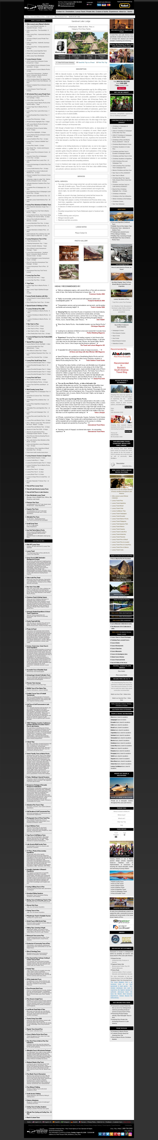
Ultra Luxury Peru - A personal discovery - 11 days (38, 35)
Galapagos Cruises (118, 330)
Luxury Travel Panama (118, 537)
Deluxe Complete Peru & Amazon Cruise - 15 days (39, 85)
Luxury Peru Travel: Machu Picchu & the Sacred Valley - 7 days (38, 103)
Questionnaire (65, 1125)
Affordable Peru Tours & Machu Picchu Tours (121, 239)
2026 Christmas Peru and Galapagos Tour (120, 162)
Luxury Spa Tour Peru (33, 275)
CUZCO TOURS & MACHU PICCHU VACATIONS (122, 471)
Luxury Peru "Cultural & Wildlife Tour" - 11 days (38, 142)
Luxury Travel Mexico (118, 526)
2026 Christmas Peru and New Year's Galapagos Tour (121, 166)
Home (27, 16)
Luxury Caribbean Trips (119, 511)
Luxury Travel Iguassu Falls (120, 524)
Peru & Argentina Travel (119, 889)
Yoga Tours (30, 283)
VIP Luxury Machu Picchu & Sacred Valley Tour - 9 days (37, 125)
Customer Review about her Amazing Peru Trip (120, 1034)
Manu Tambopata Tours (61, 16)
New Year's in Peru (33, 324)
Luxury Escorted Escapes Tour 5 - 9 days (39, 374)
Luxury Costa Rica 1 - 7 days (35, 460)
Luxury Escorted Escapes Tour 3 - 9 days (39, 369)
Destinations (70, 11)
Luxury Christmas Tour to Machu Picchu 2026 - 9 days (38, 466)
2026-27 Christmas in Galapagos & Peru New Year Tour (122, 131)
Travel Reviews (115, 1125)
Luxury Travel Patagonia (119, 521)
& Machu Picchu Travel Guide (121, 633)
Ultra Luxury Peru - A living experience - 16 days (38, 47)
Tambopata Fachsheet (61, 57)
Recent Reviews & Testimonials (121, 381)
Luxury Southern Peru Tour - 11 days (37, 139)
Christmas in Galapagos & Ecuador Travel (120, 127)
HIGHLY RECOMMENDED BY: (67, 286)
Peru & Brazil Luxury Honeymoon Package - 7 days (36, 249)
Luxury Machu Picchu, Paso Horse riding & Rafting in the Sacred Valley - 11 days (39, 215)
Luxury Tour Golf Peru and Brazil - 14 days (37, 385)
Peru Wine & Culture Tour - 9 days (37, 350)
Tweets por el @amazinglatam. (119, 597)
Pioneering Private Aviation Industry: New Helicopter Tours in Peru (121, 1015)
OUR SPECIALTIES (38, 541)
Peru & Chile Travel (117, 883)
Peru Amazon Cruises (119, 333)
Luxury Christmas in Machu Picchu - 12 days (39, 319)
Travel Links (79, 1125)
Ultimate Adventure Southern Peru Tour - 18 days (38, 184)
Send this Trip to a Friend (86, 62)
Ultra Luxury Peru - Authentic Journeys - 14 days (38, 43)
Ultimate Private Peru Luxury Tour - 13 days (38, 161)
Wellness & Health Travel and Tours (121, 31)
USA (90, 4)
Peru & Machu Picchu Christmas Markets (121, 1038)
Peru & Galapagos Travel (119, 891)
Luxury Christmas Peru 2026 (36, 309)
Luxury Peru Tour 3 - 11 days (35, 472)
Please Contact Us (81, 233)
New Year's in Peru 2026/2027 (121, 173)
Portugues (66, 1122)
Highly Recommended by (124, 1)
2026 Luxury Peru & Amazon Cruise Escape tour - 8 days (37, 62)
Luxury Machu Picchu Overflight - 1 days (38, 344)
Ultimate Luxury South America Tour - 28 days (38, 200)
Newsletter (120, 463)
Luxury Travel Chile (117, 508)
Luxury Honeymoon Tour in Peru (37, 239)
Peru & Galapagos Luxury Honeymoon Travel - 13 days (38, 259)
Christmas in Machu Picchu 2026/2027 (122, 121)
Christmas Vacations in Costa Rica (121, 148)
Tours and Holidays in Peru (37, 16)
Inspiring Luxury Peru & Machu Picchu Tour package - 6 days (38, 97)
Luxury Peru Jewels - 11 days (35, 145)
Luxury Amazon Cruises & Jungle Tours (39, 456)
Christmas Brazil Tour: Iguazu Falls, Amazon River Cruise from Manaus (122, 180)
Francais (83, 1122)
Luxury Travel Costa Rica (119, 532)
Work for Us (100, 1122)
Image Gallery (97, 1125)
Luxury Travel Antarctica (119, 534)
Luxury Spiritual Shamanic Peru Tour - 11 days (39, 354)
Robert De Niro (120, 960)
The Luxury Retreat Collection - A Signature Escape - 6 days (36, 27)
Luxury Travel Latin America (121, 476)
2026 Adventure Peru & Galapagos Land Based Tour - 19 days (39, 192)
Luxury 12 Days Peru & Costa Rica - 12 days (38, 477)
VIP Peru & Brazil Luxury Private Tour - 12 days (38, 39)
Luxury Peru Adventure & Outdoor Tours (39, 205)
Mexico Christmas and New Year (122, 170)
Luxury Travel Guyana (118, 529)
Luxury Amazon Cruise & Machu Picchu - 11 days (39, 70)
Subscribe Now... (127, 466)
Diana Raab (122, 972)
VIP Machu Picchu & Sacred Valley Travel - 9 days (37, 129)
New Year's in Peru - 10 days (36, 331)
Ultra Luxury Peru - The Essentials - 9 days (38, 31)
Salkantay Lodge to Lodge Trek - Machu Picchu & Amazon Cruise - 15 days (38, 180)
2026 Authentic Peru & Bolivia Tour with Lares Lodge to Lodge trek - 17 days (38, 234)
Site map (72, 1125)
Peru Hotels (121, 671)
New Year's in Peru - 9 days (36, 328)
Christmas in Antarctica (119, 193)
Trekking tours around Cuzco (120, 232)
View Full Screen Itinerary (66, 62)
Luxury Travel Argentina (119, 503)
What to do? (121, 818)
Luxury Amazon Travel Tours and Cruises (36, 90)
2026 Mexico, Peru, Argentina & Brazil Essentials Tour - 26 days (38, 449)
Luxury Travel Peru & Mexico (120, 547)
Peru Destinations (121, 613)
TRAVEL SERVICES (121, 829)
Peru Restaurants (121, 617)
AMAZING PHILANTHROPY (122, 856)
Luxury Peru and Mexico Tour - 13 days (38, 427)
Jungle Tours (49, 16)
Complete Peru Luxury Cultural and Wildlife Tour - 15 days (37, 171)
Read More (128, 407)
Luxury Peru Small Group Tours (36, 360)
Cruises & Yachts (102, 11)
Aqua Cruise (116, 335)
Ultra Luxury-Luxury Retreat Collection (38, 24)
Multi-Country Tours (117, 882)
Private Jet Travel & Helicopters (121, 774)
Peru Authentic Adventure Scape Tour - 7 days (38, 207)
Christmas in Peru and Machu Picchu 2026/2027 (121, 141)
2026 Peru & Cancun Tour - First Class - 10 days (38, 396)
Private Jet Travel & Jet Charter (36, 53)
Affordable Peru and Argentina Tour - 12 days (38, 408)
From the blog (121, 1028)
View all (126, 142)
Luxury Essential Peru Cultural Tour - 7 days (38, 115)
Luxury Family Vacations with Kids (37, 296)
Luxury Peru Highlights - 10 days (36, 132)
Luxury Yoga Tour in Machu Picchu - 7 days (38, 107)
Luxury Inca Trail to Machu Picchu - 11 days (38, 226)
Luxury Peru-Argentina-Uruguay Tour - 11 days (38, 404)
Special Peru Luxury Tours (35, 342)
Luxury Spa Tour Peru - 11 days (36, 280)
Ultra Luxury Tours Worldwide (35, 56)
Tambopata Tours (101, 57)
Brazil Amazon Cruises (119, 341)
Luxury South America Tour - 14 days (37, 168)
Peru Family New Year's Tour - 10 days (38, 302)
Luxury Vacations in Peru (121, 299)
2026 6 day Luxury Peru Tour (35, 100)
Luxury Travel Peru (117, 500)
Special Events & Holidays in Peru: (37, 305)
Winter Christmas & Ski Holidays (122, 199)
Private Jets (90, 11)
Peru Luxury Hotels (121, 675)
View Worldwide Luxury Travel (39, 497)
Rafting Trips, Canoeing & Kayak (121, 236)
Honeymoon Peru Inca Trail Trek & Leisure (37, 271)
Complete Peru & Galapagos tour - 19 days (38, 188)
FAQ (121, 825)
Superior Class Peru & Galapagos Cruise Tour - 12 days (37, 157)
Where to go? (122, 815)
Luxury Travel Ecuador (118, 516)
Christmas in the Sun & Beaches (122, 196)
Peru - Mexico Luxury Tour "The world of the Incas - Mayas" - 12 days (38, 423)
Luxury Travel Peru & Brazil (120, 539)
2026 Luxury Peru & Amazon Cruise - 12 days (38, 153)
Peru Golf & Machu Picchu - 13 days (37, 382)
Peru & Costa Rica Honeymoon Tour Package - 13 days (37, 263)
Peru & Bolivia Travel (118, 887)
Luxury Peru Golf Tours (34, 377)
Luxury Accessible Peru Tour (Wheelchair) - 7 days (35, 347)
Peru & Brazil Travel (118, 885)
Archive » (114, 458)
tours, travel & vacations (119, 717)
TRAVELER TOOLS (121, 808)
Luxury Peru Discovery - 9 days (36, 119)
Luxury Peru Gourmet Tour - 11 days (37, 357)
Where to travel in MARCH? (122, 811)
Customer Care (117, 1122)
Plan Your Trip (121, 822)
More (130, 456)
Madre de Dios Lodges (76, 57)
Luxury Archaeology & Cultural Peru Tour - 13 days (39, 165)
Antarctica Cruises (118, 343)
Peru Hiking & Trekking (119, 234)
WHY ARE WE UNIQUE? (121, 92)
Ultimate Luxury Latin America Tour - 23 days (38, 196)
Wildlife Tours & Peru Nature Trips (122, 226)
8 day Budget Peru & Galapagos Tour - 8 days (38, 392)
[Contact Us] (59, 6)
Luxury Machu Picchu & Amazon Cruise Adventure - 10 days (38, 66)
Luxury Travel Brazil (117, 506)
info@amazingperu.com (67, 6)
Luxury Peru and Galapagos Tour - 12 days (38, 413)
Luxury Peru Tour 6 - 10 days (35, 469)
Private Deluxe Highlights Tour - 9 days (38, 121)
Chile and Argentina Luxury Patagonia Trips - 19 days (38, 445)
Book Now (122, 88)
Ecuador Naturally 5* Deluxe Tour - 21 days (38, 481)
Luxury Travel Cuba (117, 550)
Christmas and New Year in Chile (122, 156)
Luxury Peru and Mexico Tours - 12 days (38, 420)
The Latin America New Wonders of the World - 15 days (38, 440)
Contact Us (60, 11)
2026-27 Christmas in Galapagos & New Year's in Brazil (122, 136)
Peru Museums (122, 620)
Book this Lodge (90, 57)
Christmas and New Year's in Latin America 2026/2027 (121, 185)
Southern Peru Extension (121, 709)
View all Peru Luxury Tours (35, 486)
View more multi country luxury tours (37, 452)
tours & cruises (118, 720)
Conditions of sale (47, 1125)
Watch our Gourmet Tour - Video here (121, 699)
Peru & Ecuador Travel (118, 893)
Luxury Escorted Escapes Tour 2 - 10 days (37, 366)
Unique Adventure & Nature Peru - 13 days (38, 230)
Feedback (108, 1122)
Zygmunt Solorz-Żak (121, 966)
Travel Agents (106, 1125)
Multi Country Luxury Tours (35, 389)
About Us (122, 11)
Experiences (113, 11)
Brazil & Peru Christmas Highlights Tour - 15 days (120, 190)
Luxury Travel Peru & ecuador (120, 542)
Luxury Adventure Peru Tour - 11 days (38, 223)
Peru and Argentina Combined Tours (121, 223)
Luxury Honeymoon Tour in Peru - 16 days (37, 267)
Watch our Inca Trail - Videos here (121, 694)
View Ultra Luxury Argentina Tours (37, 51)
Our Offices (56, 1125)
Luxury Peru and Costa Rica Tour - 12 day (38, 417)
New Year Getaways (118, 204)
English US (37, 1122)
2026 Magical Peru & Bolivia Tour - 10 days (38, 400)
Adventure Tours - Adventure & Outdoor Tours (121, 229)
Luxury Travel (80, 11)
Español (57, 1122)
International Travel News (96, 425)
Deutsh (75, 1122)
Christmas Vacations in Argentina (122, 158)
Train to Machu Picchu (122, 600)
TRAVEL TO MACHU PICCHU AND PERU (121, 555)
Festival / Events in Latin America (122, 667)
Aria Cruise (116, 338)
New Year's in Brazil (118, 175)
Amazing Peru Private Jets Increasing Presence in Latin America (120, 1021)
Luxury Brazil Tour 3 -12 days (35, 474)
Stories (129, 11)
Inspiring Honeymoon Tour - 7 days (37, 243)
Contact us (38, 1125)
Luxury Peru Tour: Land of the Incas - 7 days (38, 111)
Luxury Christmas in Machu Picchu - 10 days (39, 315)
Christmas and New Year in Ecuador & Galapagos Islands (121, 152)
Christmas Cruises (118, 201)
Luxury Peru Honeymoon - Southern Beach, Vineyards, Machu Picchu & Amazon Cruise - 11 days (37, 75)
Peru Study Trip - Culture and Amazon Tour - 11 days (38, 148)
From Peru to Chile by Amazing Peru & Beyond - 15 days (38, 436)
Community (128, 1125)
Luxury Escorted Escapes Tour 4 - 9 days (39, 371)
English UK (48, 1122)
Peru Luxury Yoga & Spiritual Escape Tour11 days (37, 291)
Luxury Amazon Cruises (34, 59)
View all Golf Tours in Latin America (37, 492)
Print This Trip (102, 62)
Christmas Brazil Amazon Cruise (122, 144)
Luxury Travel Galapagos (119, 513)
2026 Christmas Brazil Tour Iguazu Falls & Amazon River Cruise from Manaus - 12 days (39, 81)
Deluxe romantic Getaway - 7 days (37, 246)
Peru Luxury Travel (38, 21)
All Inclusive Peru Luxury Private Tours (38, 94)
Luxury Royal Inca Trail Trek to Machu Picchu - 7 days (38, 211)
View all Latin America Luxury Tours (37, 489)
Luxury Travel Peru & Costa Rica (121, 544)
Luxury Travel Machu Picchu (120, 519)
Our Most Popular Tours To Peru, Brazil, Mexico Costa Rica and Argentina (121, 284)
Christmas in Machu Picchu (120, 1031)
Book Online (127, 1122)
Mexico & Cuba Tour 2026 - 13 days (37, 429)
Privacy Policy (91, 1122)
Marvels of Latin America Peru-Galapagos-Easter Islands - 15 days (37, 432)
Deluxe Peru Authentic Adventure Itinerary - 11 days (36, 220)
